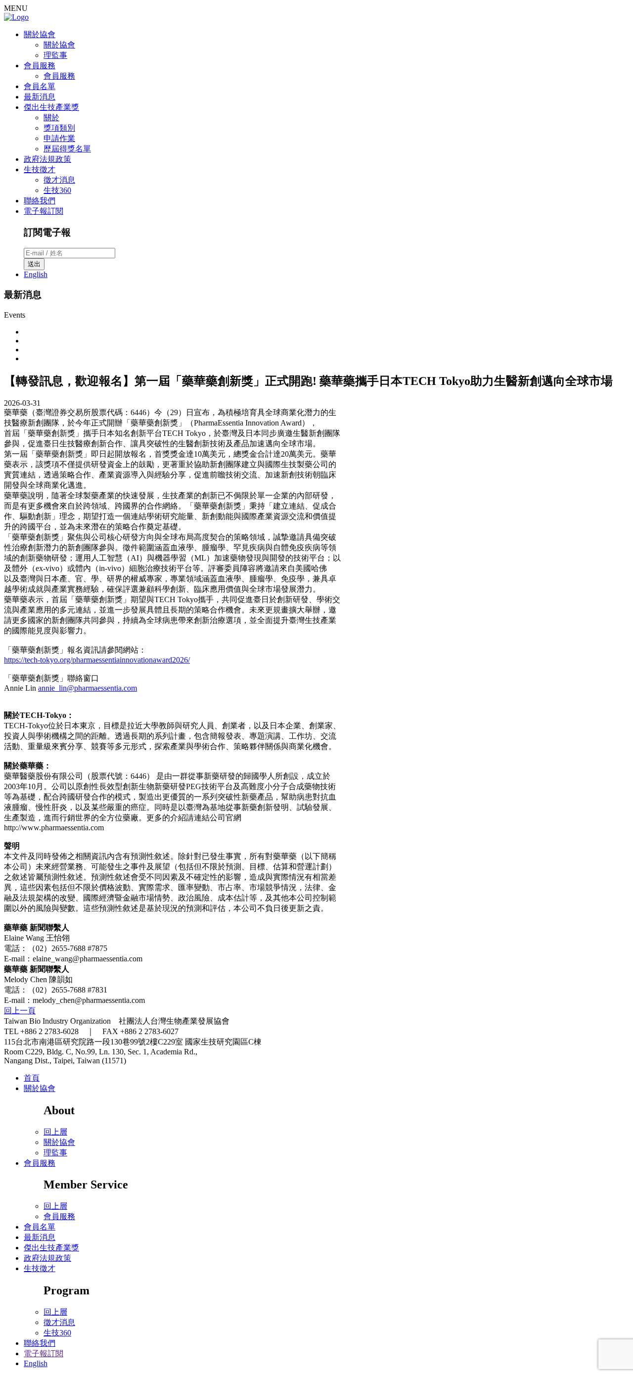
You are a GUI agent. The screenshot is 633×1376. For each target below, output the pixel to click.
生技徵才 (39, 169)
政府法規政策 (47, 159)
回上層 (55, 1132)
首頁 (32, 1078)
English (35, 274)
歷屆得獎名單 (67, 148)
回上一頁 (20, 1010)
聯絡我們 (39, 200)
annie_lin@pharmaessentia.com (87, 688)
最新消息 (39, 97)
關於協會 (39, 34)
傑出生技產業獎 (51, 107)
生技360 (57, 190)
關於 (51, 117)
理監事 (55, 55)
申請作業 (59, 138)
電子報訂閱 (43, 211)
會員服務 (39, 65)
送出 (34, 264)
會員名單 (39, 86)
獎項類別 (59, 128)
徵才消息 (59, 180)
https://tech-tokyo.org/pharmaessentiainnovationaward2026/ (97, 660)
